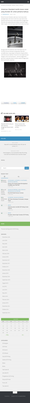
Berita (9, 205)
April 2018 (4, 247)
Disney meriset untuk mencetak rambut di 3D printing (20, 125)
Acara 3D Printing (6, 356)
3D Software (23, 180)
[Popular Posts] (11, 176)
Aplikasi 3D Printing (6, 5)
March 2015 (5, 296)
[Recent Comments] (18, 176)
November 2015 (6, 276)
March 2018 (5, 250)
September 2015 (6, 280)
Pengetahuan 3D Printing (14, 191)
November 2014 (6, 306)
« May (7, 335)
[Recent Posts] (4, 176)
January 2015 (5, 303)
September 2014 (6, 312)
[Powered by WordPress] (10, 396)
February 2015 (5, 299)
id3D (2, 2)
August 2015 (5, 283)
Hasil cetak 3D (19, 5)
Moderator (6, 14)
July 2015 (4, 286)
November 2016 (6, 270)
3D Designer (11, 180)
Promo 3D (4, 382)
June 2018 (4, 240)
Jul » (23, 335)
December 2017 (6, 260)
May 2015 (4, 293)
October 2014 (5, 309)
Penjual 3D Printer (6, 379)
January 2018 (5, 256)
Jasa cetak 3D (5, 373)
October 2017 (5, 266)
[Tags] (25, 176)
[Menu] (28, 2)
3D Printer (17, 180)
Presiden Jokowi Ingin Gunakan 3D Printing (18, 214)
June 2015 (4, 289)
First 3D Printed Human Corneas (16, 192)
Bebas (13, 5)
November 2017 (6, 263)
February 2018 (5, 253)
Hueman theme (22, 396)
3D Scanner (5, 350)
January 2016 (5, 273)
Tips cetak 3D (5, 386)
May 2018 (4, 243)
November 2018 (6, 237)
